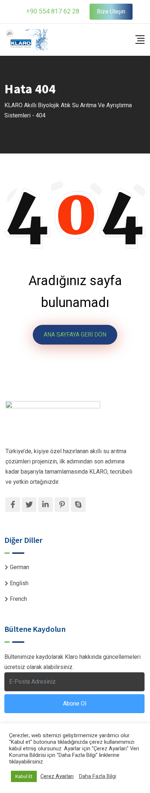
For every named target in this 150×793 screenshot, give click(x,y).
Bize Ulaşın (111, 11)
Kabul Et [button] (23, 776)
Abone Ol (74, 703)
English (19, 583)
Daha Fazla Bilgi (97, 776)
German (19, 567)
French (18, 599)
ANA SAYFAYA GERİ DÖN (75, 334)
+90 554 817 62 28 (52, 11)
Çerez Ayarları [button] (57, 776)
